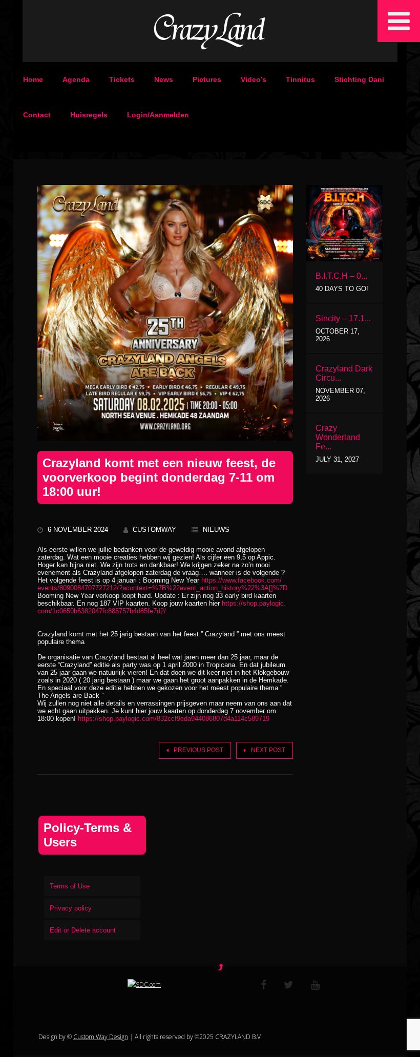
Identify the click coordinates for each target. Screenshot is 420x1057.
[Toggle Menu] (398, 21)
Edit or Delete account (83, 930)
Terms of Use (70, 886)
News (163, 79)
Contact (37, 115)
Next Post (268, 750)
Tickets (122, 79)
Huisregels (89, 115)
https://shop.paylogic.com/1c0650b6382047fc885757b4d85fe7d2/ (161, 607)
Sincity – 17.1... (343, 318)
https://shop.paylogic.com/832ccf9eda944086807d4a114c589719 (173, 718)
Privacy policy (71, 908)
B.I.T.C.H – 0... (341, 276)
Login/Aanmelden (158, 115)
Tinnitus (300, 79)
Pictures (207, 79)
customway (154, 529)
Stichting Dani (359, 79)
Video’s (253, 79)
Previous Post (198, 750)
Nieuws (216, 529)
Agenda (76, 79)
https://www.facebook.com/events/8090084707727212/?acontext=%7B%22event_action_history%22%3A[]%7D (162, 584)
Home (33, 79)
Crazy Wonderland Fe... (338, 437)
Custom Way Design (100, 1036)
